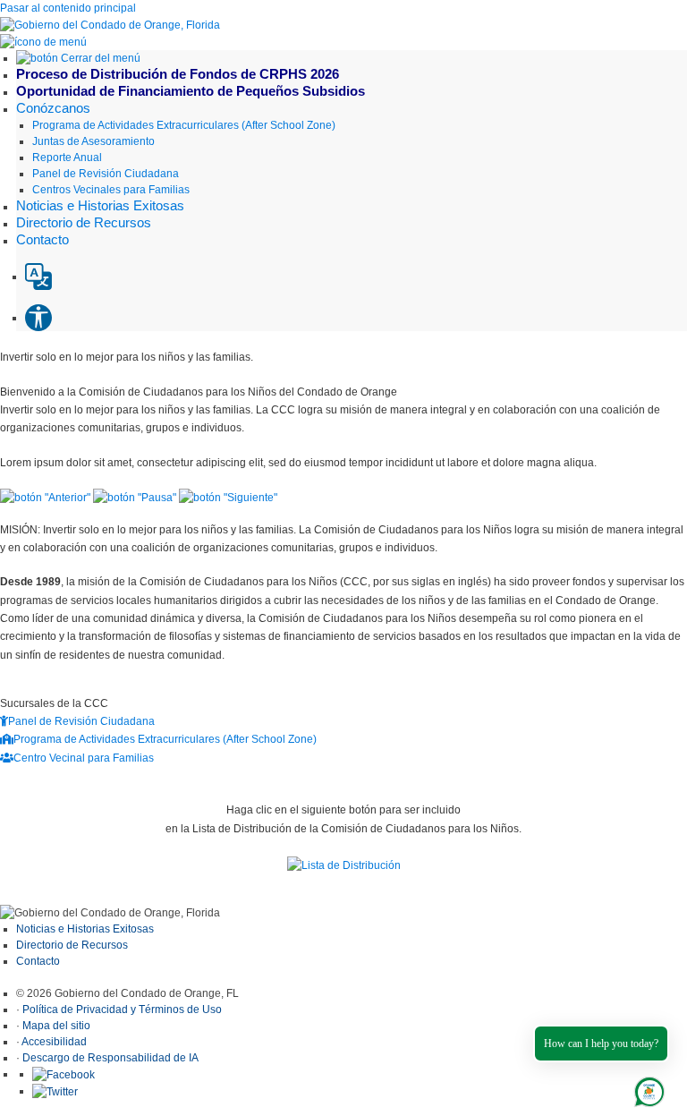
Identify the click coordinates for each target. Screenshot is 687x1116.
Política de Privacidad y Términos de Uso (122, 1009)
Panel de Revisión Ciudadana (105, 173)
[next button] (228, 496)
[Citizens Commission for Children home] (110, 24)
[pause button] (136, 496)
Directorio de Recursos (73, 945)
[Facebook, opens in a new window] (63, 1074)
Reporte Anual (67, 157)
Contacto (38, 961)
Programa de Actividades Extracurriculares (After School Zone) (183, 125)
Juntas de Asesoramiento (93, 141)
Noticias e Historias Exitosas (85, 929)
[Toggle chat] (646, 1088)
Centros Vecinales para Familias (111, 189)
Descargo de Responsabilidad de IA (110, 1058)
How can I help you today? (601, 1043)
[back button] (46, 496)
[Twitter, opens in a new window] (55, 1091)
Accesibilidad (54, 1041)
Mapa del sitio (56, 1025)
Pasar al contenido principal (68, 8)
